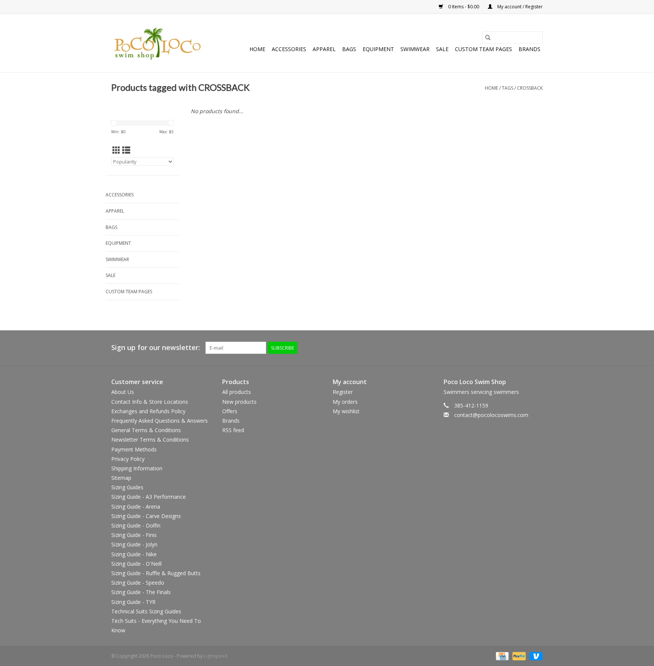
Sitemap (121, 477)
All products (236, 391)
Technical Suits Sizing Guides (146, 611)
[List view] (126, 150)
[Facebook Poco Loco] (496, 348)
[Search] (488, 37)
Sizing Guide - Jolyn (134, 544)
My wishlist (346, 411)
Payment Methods (134, 449)
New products (239, 401)
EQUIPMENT (378, 49)
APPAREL (324, 49)
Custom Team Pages (483, 49)
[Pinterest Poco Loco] (523, 348)
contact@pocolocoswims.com (491, 415)
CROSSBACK (530, 88)
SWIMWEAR (415, 49)
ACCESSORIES (289, 49)
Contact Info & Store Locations (149, 401)
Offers (229, 411)
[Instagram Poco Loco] (537, 348)
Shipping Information (136, 468)
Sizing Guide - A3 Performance (148, 496)
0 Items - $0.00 (463, 6)
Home (257, 49)
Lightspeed (215, 656)
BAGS (349, 49)
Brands (529, 49)
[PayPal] (518, 655)
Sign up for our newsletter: (155, 348)
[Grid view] (116, 150)
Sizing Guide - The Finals (141, 592)
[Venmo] (535, 655)
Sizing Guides (127, 487)
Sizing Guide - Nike (134, 554)
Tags (507, 88)
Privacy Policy (128, 458)
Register (343, 391)
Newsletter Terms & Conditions (150, 439)
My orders (345, 401)
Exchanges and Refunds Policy (148, 411)
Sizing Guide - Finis (134, 534)
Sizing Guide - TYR (133, 601)
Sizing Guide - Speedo (137, 582)
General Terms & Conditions (146, 430)
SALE (442, 49)
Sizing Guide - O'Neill (136, 563)
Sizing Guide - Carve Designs (146, 516)
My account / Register (519, 6)
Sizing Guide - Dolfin (135, 525)
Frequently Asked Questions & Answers (159, 420)
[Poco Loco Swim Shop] (157, 43)
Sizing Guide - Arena (135, 506)
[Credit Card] (501, 655)
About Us (122, 391)
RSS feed (233, 430)
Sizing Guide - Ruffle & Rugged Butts (156, 573)
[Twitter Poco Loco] (509, 348)
